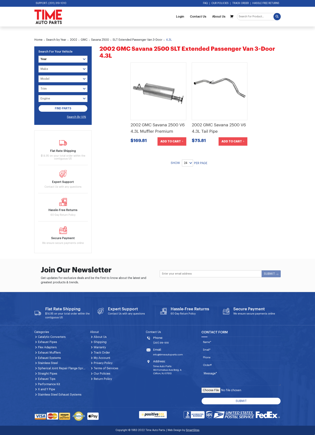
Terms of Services (106, 368)
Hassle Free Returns (265, 3)
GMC (84, 39)
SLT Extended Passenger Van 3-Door (137, 39)
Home (38, 39)
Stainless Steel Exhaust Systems (59, 394)
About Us (218, 16)
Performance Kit (49, 384)
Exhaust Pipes (47, 342)
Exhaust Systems (49, 358)
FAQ (205, 3)
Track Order (240, 3)
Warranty (100, 347)
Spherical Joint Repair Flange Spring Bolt (62, 368)
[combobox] (259, 16)
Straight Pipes (47, 373)
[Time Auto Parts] (48, 16)
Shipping (100, 342)
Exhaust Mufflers (49, 352)
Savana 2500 (100, 39)
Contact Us (198, 16)
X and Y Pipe (46, 389)
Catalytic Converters (52, 337)
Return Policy (188, 314)
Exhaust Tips (46, 378)
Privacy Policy (103, 363)
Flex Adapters (47, 347)
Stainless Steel (48, 363)
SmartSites (192, 430)
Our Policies (220, 3)
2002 (73, 39)
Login (180, 16)
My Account (102, 358)
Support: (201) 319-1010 (51, 3)
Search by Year (56, 39)
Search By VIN (76, 117)
